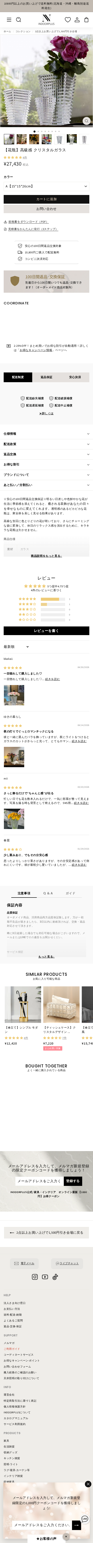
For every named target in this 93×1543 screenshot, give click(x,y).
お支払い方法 (12, 1309)
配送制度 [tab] (18, 377)
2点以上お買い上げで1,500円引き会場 (56, 31)
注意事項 (24, 893)
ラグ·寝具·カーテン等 (17, 1470)
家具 (6, 1441)
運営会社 (9, 1395)
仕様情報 (10, 434)
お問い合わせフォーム (17, 1367)
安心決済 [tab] (75, 377)
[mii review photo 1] (14, 818)
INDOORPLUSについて (17, 1412)
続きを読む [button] (52, 679)
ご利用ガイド (12, 1349)
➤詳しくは (46, 413)
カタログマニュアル (16, 1418)
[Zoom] (87, 121)
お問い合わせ (46, 209)
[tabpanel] (46, 406)
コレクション (23, 31)
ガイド (70, 893)
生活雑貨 (9, 1447)
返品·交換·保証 (13, 1326)
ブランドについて (16, 475)
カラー (8, 177)
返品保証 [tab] (47, 377)
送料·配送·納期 (13, 1315)
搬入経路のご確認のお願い (20, 1372)
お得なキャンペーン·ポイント (22, 1361)
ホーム (7, 31)
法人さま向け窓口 (15, 1303)
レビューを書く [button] (46, 630)
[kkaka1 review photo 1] (14, 695)
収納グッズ (10, 1452)
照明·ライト (11, 1464)
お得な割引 (12, 464)
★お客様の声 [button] (46, 1539)
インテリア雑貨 (13, 1476)
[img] (13, 668)
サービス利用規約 (15, 1424)
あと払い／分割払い (18, 485)
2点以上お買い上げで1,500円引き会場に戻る (49, 1232)
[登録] (76, 1525)
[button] (13, 158)
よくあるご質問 (13, 1321)
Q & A (48, 893)
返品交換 (10, 454)
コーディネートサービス (19, 1355)
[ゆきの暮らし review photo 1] (14, 757)
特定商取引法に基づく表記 (20, 1401)
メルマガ (9, 1343)
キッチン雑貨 (12, 1458)
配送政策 (10, 444)
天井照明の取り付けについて (21, 1378)
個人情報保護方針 (15, 1407)
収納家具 (9, 1482)
